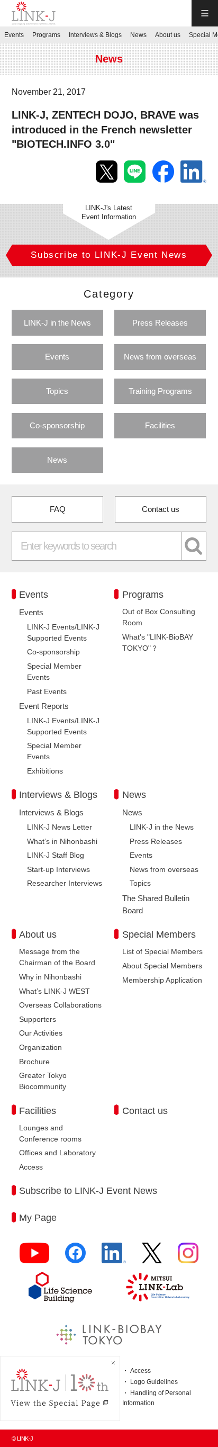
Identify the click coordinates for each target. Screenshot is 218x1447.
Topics (57, 391)
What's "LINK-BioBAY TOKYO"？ (157, 642)
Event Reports (44, 706)
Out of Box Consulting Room (158, 617)
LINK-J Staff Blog (55, 855)
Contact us (160, 509)
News (57, 459)
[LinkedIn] (114, 1257)
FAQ (58, 509)
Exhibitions (45, 771)
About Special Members (162, 965)
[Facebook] (75, 1257)
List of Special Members (162, 951)
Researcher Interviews (64, 883)
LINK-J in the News (57, 322)
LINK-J (34, 13)
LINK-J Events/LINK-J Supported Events (63, 632)
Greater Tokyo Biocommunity (43, 1081)
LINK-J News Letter (59, 827)
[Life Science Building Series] (60, 1287)
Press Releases (160, 322)
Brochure (34, 1061)
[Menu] (205, 13)
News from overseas (160, 356)
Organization (40, 1047)
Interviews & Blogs (51, 812)
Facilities (160, 425)
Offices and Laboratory (57, 1152)
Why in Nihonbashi (50, 977)
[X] (152, 1257)
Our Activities (40, 1033)
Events (57, 356)
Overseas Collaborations (60, 1005)
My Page (38, 1217)
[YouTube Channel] (34, 1257)
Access (31, 1167)
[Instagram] (188, 1257)
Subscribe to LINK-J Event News (88, 1190)
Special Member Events (54, 671)
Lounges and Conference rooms (50, 1133)
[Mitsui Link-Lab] (157, 1287)
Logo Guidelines (154, 1382)
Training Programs (160, 391)
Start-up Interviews (58, 869)
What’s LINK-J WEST (54, 991)
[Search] (193, 546)
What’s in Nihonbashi (62, 841)
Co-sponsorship (57, 425)
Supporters (37, 1019)
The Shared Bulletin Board (155, 904)
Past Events (47, 691)
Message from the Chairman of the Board (57, 957)
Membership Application (162, 980)
